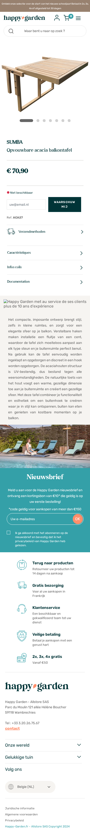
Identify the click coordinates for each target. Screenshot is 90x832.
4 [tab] (51, 121)
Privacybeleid (14, 820)
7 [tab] (70, 121)
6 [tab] (63, 121)
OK (77, 519)
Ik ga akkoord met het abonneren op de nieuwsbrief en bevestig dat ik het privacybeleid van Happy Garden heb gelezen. (41, 539)
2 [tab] (38, 121)
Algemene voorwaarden (21, 814)
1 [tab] (26, 120)
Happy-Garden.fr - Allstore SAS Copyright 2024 (37, 826)
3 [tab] (45, 121)
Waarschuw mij (64, 204)
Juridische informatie (20, 808)
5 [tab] (57, 121)
